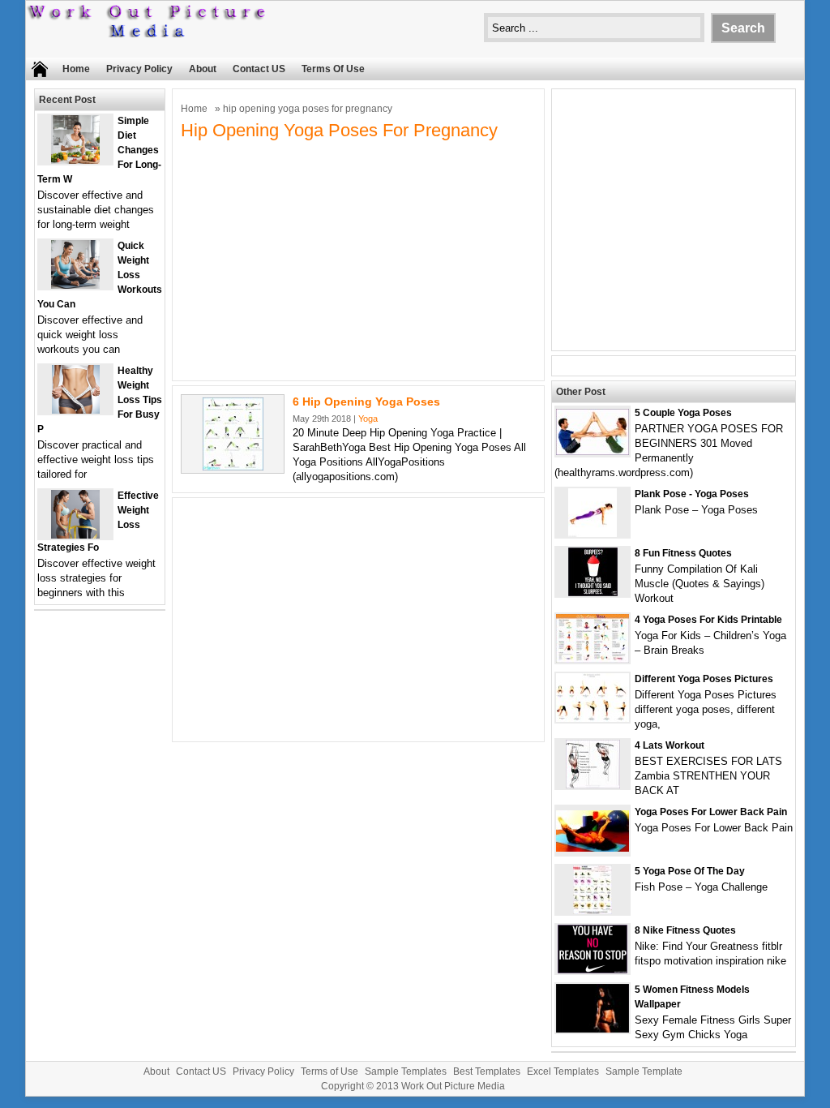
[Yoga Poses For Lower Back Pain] (592, 848)
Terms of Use (333, 69)
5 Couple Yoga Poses (683, 413)
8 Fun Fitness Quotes (683, 553)
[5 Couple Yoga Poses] (592, 451)
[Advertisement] (358, 258)
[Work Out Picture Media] (147, 34)
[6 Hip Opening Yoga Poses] (233, 467)
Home (76, 69)
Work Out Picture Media (453, 1086)
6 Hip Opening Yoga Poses (366, 401)
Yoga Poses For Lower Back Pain (711, 812)
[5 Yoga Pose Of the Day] (592, 910)
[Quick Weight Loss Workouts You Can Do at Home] (75, 285)
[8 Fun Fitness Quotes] (593, 592)
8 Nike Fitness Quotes (685, 930)
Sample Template (643, 1071)
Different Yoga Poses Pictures (704, 679)
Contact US (259, 69)
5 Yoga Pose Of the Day (690, 871)
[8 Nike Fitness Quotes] (592, 970)
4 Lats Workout (669, 745)
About (202, 69)
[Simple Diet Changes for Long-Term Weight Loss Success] (75, 160)
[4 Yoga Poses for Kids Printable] (592, 659)
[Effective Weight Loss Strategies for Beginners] (75, 535)
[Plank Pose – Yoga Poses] (592, 533)
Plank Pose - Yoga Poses (692, 494)
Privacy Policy (139, 69)
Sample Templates (406, 1071)
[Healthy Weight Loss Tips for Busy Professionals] (76, 410)
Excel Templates (563, 1071)
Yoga (368, 418)
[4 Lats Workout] (593, 785)
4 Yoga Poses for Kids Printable (708, 619)
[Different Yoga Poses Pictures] (592, 718)
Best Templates (486, 1071)
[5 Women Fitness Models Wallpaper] (592, 1029)
